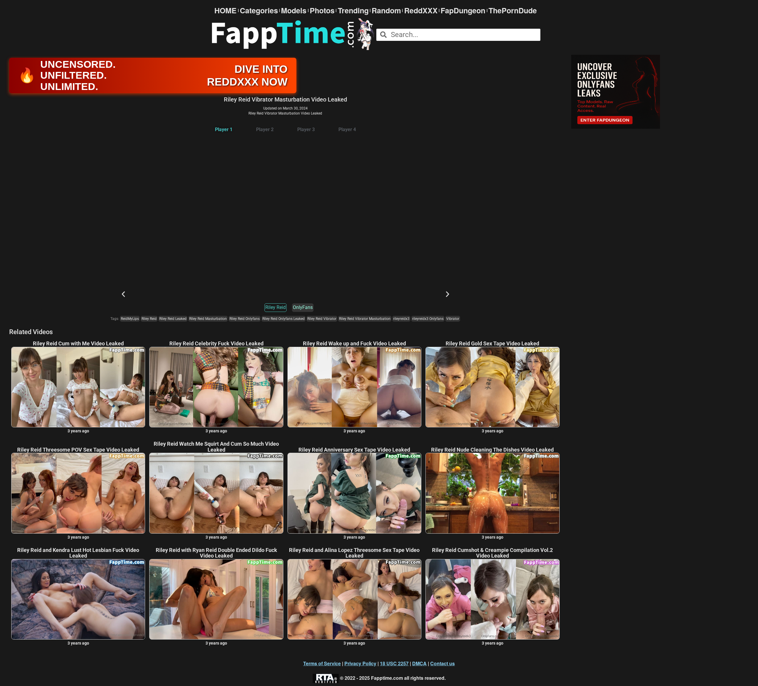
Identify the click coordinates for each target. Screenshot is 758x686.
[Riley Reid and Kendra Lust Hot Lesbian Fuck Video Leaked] (78, 599)
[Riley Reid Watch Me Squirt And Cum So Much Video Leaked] (216, 493)
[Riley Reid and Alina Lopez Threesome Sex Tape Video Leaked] (354, 599)
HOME (225, 10)
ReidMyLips (130, 319)
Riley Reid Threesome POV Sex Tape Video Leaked (78, 450)
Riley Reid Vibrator (321, 319)
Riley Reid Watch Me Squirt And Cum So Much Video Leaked (216, 447)
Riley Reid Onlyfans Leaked (283, 319)
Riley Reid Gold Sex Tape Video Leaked (492, 344)
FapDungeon (463, 10)
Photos (322, 10)
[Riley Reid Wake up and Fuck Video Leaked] (354, 387)
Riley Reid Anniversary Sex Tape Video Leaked (354, 450)
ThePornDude (513, 10)
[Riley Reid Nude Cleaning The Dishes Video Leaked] (492, 493)
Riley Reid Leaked (173, 319)
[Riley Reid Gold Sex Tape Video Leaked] (492, 387)
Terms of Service (322, 663)
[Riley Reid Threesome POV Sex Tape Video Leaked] (78, 493)
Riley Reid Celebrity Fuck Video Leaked (216, 344)
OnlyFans (303, 307)
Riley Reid (275, 307)
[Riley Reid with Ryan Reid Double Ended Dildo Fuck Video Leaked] (216, 599)
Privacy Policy (360, 663)
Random (386, 10)
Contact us (442, 663)
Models (293, 10)
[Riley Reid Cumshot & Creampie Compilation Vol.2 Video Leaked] (492, 599)
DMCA (419, 663)
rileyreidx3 (401, 319)
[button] (123, 294)
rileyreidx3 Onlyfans (428, 319)
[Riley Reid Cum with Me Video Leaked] (78, 387)
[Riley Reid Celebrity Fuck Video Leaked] (216, 387)
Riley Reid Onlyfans (244, 319)
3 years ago (78, 431)
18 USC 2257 (394, 663)
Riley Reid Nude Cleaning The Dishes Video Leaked (492, 450)
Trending (353, 10)
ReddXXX (421, 10)
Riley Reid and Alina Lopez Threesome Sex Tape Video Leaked (354, 553)
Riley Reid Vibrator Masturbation (365, 319)
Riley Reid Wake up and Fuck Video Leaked (354, 344)
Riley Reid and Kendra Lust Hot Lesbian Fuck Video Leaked (78, 553)
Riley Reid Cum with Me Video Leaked (78, 344)
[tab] (224, 130)
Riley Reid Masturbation (208, 319)
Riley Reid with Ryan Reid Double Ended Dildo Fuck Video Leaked (216, 553)
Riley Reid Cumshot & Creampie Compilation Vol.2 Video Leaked (492, 553)
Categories (259, 10)
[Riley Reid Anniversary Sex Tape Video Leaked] (354, 493)
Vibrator (452, 319)
